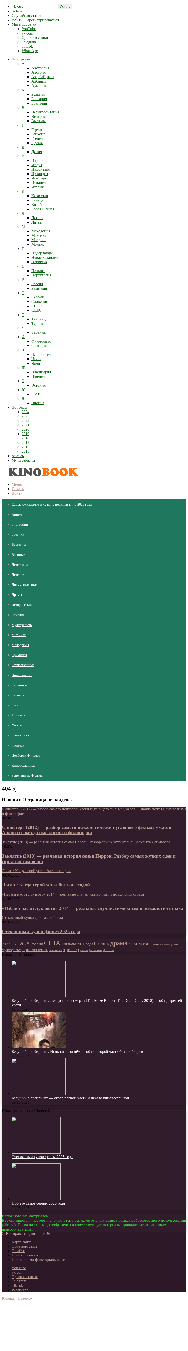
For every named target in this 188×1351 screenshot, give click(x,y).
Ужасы (17, 725)
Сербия (37, 297)
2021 (25, 425)
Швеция (38, 376)
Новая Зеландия (44, 257)
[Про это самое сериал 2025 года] (36, 1199)
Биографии (20, 524)
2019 (25, 434)
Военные (18, 555)
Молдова (38, 240)
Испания (38, 182)
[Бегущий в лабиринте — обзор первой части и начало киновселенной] (39, 1093)
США (36, 310)
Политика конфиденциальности (38, 1259)
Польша (38, 271)
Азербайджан (42, 77)
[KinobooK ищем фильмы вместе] (42, 476)
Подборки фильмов (26, 755)
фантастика (95, 950)
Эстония (38, 385)
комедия (138, 943)
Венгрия (38, 116)
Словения (39, 301)
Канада (37, 200)
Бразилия (39, 103)
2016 (25, 447)
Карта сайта (22, 1242)
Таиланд (38, 319)
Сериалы (18, 695)
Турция (37, 323)
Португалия (41, 275)
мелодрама (171, 944)
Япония (37, 403)
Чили (35, 363)
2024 (25, 412)
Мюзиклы (19, 635)
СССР (36, 306)
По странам (21, 59)
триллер (71, 949)
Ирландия (39, 174)
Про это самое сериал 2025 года (38, 1203)
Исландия (39, 178)
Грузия (37, 143)
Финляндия (41, 341)
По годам (19, 407)
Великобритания (45, 112)
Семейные (19, 685)
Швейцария (41, 372)
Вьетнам (38, 121)
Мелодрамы (20, 645)
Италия (37, 187)
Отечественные (23, 665)
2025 (24, 943)
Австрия (38, 72)
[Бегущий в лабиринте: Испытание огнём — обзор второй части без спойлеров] (39, 1047)
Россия (37, 284)
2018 (25, 438)
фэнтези (108, 950)
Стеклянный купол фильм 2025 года (41, 931)
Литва (36, 222)
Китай (36, 204)
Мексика (38, 235)
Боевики (18, 534)
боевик (101, 943)
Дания (36, 152)
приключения (35, 949)
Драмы (17, 595)
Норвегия (39, 262)
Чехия (36, 359)
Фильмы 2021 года (77, 944)
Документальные (24, 585)
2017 (25, 442)
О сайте (18, 1251)
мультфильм (11, 950)
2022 (25, 420)
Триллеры (19, 715)
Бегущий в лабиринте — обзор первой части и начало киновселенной (70, 1098)
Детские (18, 575)
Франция (39, 346)
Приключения (22, 675)
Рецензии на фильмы (27, 775)
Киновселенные (23, 765)
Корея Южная (42, 209)
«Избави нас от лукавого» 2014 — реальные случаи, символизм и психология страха (92, 908)
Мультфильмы (22, 625)
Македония (40, 231)
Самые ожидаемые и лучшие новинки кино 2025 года (52, 504)
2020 (25, 429)
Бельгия (38, 94)
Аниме (17, 514)
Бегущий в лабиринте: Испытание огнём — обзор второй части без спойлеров (77, 1051)
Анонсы (18, 456)
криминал (156, 944)
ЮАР (35, 394)
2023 (25, 416)
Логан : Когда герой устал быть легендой (46, 884)
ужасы (84, 950)
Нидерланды (42, 253)
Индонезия (40, 169)
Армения (39, 85)
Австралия (40, 68)
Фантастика (20, 735)
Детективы (20, 565)
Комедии (18, 615)
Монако (37, 244)
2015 (25, 451)
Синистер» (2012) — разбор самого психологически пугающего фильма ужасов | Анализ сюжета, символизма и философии (87, 830)
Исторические (22, 605)
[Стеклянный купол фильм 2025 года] (36, 1152)
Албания (38, 81)
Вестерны (19, 544)
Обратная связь (24, 1246)
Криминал (19, 655)
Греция (37, 138)
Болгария (39, 99)
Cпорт (16, 705)
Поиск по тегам (25, 1255)
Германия (39, 130)
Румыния (39, 288)
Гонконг (38, 134)
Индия (36, 165)
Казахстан (39, 196)
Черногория (41, 354)
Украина (38, 332)
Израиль (38, 160)
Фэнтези (18, 745)
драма (118, 943)
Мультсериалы (23, 460)
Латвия (37, 218)
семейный (55, 950)
